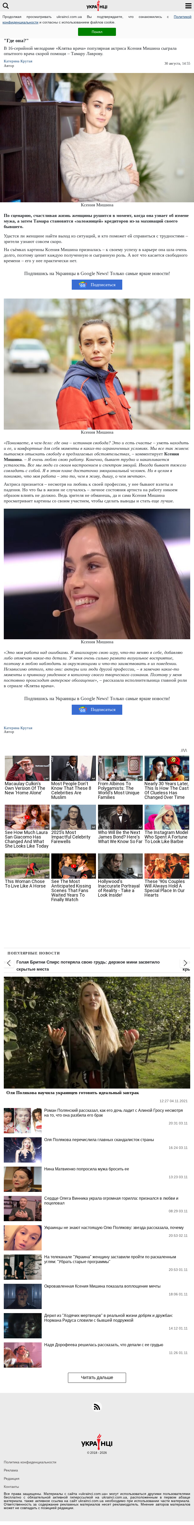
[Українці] (97, 5)
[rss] (97, 1407)
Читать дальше (97, 1377)
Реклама (11, 1470)
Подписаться (103, 284)
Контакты (11, 1487)
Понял (97, 32)
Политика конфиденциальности (30, 1462)
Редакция (11, 1479)
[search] (5, 5)
